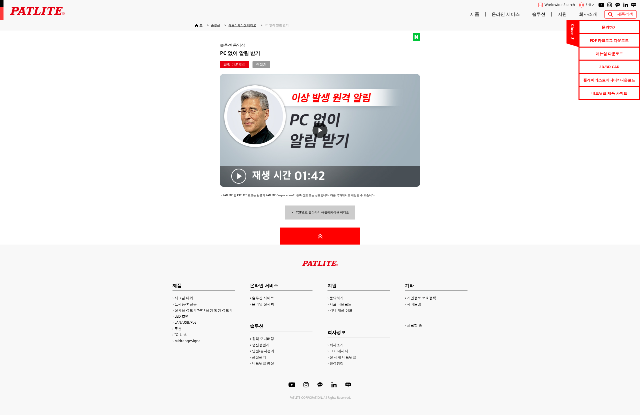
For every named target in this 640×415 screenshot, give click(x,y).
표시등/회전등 (185, 304)
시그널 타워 (183, 297)
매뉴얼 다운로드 (609, 53)
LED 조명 (181, 316)
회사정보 (337, 332)
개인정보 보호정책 (421, 297)
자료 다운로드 (341, 304)
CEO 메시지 (339, 350)
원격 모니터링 (263, 338)
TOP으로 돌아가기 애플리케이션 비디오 (322, 212)
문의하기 (609, 27)
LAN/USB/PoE (185, 322)
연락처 (261, 64)
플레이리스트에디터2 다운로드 (609, 79)
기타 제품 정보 (341, 310)
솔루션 (539, 14)
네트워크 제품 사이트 (609, 93)
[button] (320, 130)
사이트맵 (414, 304)
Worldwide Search (559, 5)
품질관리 (259, 357)
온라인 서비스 (506, 14)
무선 (178, 328)
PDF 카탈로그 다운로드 (609, 40)
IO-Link (180, 334)
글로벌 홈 (414, 325)
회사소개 (588, 14)
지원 (562, 14)
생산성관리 (261, 344)
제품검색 (625, 14)
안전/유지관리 (263, 350)
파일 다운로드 (235, 64)
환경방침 (337, 363)
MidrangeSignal (188, 340)
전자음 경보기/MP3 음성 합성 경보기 (203, 310)
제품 (474, 14)
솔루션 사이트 (263, 297)
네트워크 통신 (263, 363)
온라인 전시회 (263, 304)
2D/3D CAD (609, 66)
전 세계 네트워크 (343, 357)
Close (572, 29)
